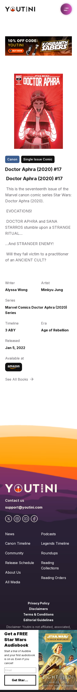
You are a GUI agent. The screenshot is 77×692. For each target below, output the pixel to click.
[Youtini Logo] (20, 9)
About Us (13, 572)
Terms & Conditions (38, 614)
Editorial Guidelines (38, 620)
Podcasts (48, 534)
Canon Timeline (17, 543)
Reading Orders (53, 578)
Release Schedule (19, 563)
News (9, 534)
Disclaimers (38, 609)
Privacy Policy (38, 603)
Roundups (49, 553)
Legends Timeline (55, 543)
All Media (12, 582)
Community (14, 553)
